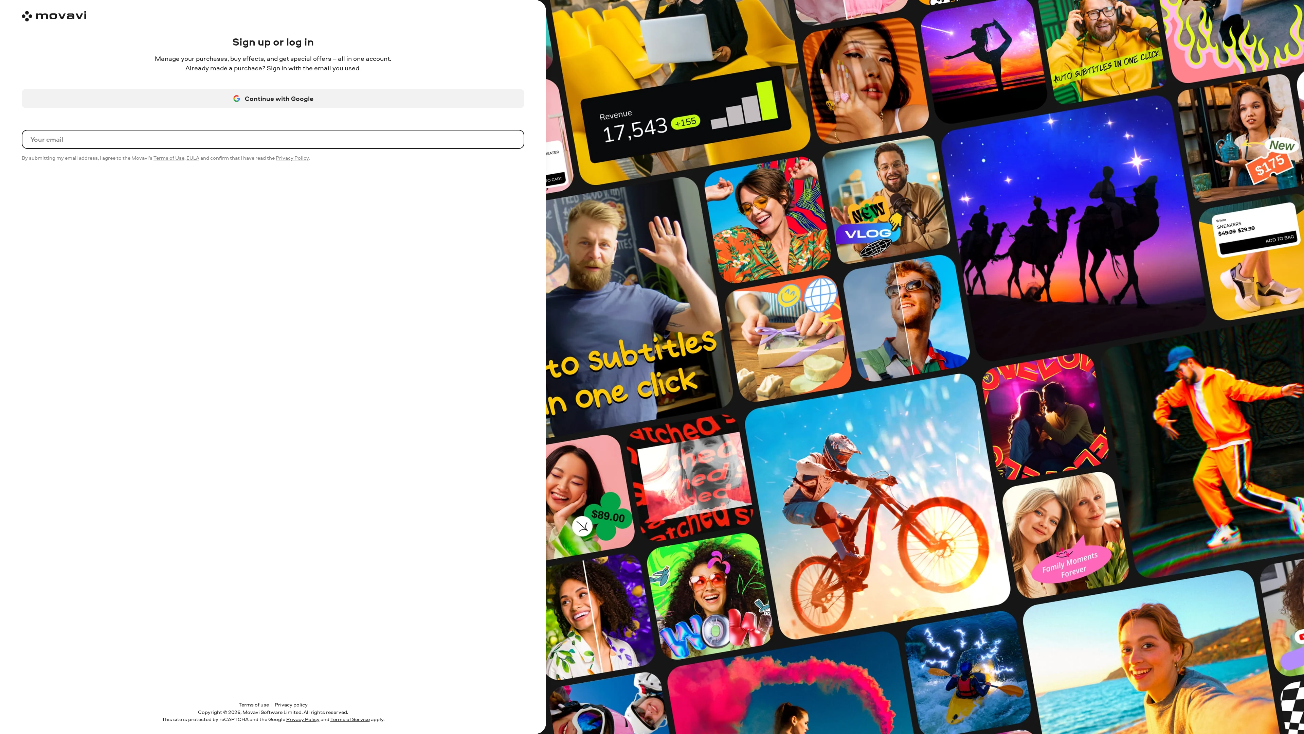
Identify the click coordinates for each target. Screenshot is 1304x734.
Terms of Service (350, 719)
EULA (192, 157)
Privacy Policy (292, 157)
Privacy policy (291, 704)
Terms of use (254, 704)
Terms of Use (168, 157)
